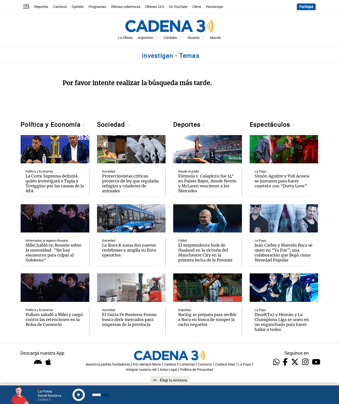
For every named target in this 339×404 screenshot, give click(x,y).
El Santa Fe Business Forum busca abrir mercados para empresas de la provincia (129, 319)
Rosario (194, 38)
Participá (306, 7)
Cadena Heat (225, 364)
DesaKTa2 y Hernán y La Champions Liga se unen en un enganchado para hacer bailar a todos (282, 322)
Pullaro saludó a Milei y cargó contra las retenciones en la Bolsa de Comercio (54, 319)
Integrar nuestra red (141, 370)
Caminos (60, 7)
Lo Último (125, 38)
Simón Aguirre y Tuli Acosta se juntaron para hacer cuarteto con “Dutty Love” (282, 180)
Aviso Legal (168, 370)
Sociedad (112, 124)
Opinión (78, 7)
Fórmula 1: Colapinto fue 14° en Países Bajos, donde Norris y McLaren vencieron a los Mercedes (207, 183)
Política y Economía (51, 124)
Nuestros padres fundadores (108, 364)
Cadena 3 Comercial (179, 364)
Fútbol (182, 240)
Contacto (205, 364)
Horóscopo (214, 7)
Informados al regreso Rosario (47, 240)
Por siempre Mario (147, 364)
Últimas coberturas (125, 7)
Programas (97, 7)
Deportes (41, 7)
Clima (196, 7)
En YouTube (178, 7)
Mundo (215, 38)
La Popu (260, 171)
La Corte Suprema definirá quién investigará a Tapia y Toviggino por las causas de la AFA (55, 183)
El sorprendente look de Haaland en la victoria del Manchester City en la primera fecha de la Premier (205, 252)
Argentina (145, 38)
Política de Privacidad (196, 370)
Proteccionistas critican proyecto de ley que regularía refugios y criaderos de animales (130, 183)
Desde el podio (188, 171)
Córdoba (170, 38)
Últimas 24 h (154, 7)
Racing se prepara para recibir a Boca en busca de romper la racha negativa (207, 319)
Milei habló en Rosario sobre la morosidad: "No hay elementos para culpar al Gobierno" (53, 252)
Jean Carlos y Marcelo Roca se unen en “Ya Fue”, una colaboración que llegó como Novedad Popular (283, 252)
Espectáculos (271, 124)
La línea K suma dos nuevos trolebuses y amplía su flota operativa (129, 250)
